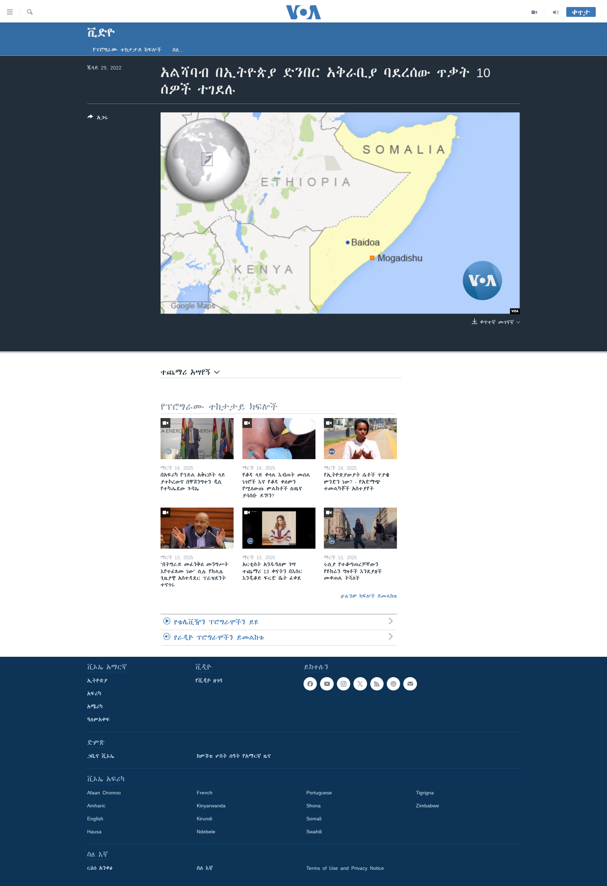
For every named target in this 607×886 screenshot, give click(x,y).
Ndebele (206, 831)
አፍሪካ (94, 693)
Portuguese (319, 792)
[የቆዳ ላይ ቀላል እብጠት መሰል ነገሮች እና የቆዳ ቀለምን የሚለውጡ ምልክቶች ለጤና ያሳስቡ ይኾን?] (278, 438)
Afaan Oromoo (104, 792)
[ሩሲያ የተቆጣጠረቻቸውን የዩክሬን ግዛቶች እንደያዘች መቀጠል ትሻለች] (360, 528)
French (205, 792)
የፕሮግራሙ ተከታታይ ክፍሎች (127, 50)
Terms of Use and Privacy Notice (345, 868)
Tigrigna (425, 792)
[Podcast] (393, 683)
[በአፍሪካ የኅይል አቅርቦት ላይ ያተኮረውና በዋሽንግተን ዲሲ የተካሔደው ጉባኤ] (197, 438)
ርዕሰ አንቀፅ (99, 868)
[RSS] (377, 683)
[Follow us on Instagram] (343, 683)
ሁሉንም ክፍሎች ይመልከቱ (369, 596)
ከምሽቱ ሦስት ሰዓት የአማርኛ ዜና (234, 756)
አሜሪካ (95, 706)
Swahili (314, 831)
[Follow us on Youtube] (326, 683)
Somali (313, 818)
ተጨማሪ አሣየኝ (187, 372)
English (95, 818)
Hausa (94, 831)
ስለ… (178, 50)
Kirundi (204, 818)
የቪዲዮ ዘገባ (208, 680)
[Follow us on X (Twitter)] (360, 683)
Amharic (96, 805)
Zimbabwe (427, 805)
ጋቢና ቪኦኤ (100, 756)
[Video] (534, 12)
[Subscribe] (410, 683)
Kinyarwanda (211, 805)
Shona (313, 805)
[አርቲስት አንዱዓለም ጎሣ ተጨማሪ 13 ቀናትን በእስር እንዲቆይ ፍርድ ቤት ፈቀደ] (278, 528)
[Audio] (555, 12)
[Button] (97, 118)
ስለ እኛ (205, 868)
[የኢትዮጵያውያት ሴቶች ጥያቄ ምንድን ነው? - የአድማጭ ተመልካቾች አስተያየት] (360, 438)
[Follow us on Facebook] (310, 683)
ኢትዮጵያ (97, 680)
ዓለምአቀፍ (98, 719)
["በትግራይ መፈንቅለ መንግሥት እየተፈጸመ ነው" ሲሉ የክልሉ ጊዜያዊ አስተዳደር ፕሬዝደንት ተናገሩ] (197, 528)
